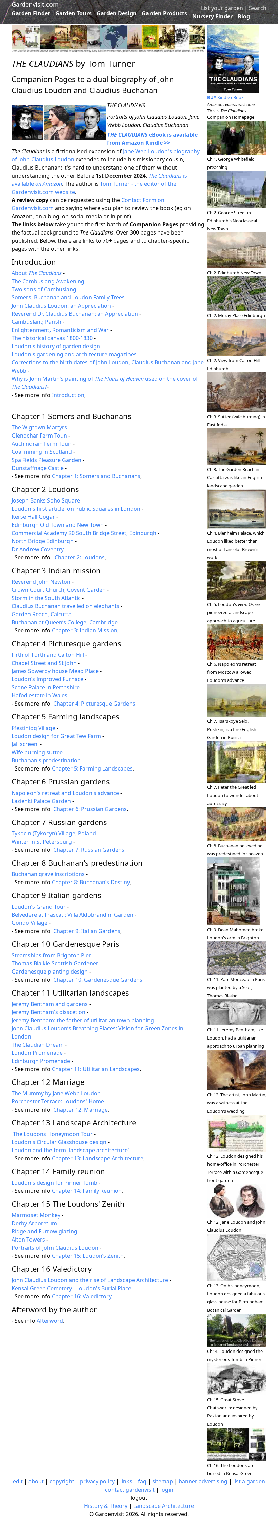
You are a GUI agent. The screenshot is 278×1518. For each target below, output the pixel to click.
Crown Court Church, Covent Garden (59, 590)
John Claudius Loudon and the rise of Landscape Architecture (90, 1280)
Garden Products (164, 13)
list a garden (249, 1481)
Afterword (50, 1320)
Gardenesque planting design (50, 971)
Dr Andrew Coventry (38, 549)
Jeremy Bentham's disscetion (48, 1012)
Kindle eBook (225, 97)
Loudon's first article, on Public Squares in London (76, 508)
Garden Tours (73, 13)
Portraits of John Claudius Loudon (55, 1247)
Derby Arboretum (34, 1223)
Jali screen (25, 744)
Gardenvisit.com (35, 4)
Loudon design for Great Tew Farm (56, 736)
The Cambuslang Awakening (48, 281)
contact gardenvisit (130, 1489)
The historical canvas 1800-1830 (52, 338)
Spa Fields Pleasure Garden (46, 460)
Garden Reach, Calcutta (42, 614)
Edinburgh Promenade (41, 1061)
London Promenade (37, 1052)
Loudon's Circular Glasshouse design (59, 1142)
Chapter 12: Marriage (80, 1109)
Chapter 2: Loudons (80, 557)
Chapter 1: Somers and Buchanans (96, 476)
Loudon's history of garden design (56, 346)
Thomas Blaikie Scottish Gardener (55, 963)
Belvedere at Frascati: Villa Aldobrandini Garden (72, 914)
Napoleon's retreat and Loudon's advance (65, 793)
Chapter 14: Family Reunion (87, 1191)
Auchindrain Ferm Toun (42, 443)
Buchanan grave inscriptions (48, 874)
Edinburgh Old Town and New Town (58, 525)
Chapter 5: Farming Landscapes (92, 768)
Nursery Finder (212, 16)
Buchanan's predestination (47, 760)
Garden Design (117, 13)
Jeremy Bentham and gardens (50, 1004)
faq (142, 1481)
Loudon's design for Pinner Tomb (54, 1182)
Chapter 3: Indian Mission (84, 630)
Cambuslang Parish (36, 322)
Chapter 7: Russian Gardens (88, 849)
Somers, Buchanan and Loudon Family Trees (68, 297)
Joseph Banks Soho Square (46, 500)
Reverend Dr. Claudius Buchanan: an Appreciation (75, 313)
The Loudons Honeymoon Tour (53, 1134)
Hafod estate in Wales (39, 695)
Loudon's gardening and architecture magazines (74, 354)
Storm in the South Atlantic (46, 598)
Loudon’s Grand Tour (39, 906)
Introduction (68, 395)
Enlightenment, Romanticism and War (60, 330)
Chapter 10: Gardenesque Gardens (97, 979)
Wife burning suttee (37, 752)
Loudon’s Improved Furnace (47, 679)
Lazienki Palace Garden (41, 801)
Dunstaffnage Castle (38, 468)
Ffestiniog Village (33, 728)
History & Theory (105, 1506)
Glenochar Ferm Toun (39, 435)
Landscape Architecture (163, 1506)
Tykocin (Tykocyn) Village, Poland (54, 833)
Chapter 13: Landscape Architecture (97, 1158)
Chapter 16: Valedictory (81, 1296)
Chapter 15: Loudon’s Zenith (88, 1255)
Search (257, 8)
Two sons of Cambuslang (44, 289)
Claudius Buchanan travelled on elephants (65, 606)
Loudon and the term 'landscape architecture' (70, 1150)
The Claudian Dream (38, 1044)
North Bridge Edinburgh (43, 541)
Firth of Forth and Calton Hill (48, 654)
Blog (244, 16)
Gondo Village (29, 923)
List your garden (222, 8)
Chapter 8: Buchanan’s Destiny (91, 882)
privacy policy (97, 1481)
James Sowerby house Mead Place (55, 671)
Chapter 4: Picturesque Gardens (94, 703)
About (37, 273)
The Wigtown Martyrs (39, 427)
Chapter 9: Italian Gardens (86, 931)
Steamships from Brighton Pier (51, 955)
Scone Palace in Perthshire (46, 687)
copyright (61, 1481)
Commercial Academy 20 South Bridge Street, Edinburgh (84, 533)
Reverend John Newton (41, 581)
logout (139, 1497)
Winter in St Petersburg (42, 841)
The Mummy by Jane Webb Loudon (56, 1093)
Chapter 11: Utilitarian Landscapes (96, 1069)
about (36, 1481)
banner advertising (203, 1481)
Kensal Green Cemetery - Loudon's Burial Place (71, 1288)
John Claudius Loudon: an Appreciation (61, 305)
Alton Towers (28, 1239)
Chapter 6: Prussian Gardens (90, 809)
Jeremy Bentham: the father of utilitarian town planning (83, 1020)
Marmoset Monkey (36, 1215)
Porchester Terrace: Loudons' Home (58, 1101)
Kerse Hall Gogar (33, 516)
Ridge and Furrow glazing (44, 1231)
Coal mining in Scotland (42, 451)
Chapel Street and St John (44, 663)
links (126, 1481)
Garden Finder (31, 13)
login (166, 1489)
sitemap (162, 1481)
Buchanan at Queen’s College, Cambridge (65, 622)
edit (18, 1481)
